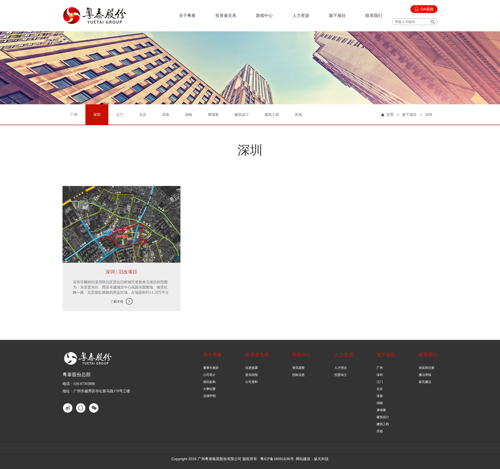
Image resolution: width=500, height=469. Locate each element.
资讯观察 (298, 368)
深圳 (428, 115)
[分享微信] (93, 407)
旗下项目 (337, 15)
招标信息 (298, 375)
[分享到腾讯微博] (80, 407)
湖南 (380, 403)
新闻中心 (264, 15)
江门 (380, 382)
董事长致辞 (211, 368)
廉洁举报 (425, 375)
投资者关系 (225, 15)
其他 (380, 431)
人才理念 (340, 368)
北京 (380, 389)
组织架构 (209, 382)
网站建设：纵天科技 (312, 459)
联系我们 (373, 15)
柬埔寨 (381, 410)
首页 (390, 115)
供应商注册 (426, 368)
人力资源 (300, 15)
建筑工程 (383, 424)
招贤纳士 (340, 375)
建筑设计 (383, 417)
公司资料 (251, 382)
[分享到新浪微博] (67, 407)
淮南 (380, 396)
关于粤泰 (187, 15)
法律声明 (209, 396)
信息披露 (251, 368)
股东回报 (251, 375)
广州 (380, 368)
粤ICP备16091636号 (277, 459)
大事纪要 (209, 389)
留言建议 (425, 382)
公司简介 (209, 375)
